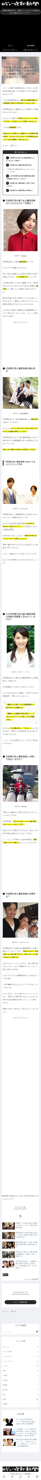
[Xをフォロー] (20, 1216)
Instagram (24, 255)
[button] (37, 1331)
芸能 (6, 1274)
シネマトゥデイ (24, 508)
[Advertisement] (20, 29)
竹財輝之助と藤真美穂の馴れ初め (21, 165)
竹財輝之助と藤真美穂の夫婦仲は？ (21, 190)
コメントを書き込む (20, 1302)
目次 (19, 152)
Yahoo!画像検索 (24, 413)
